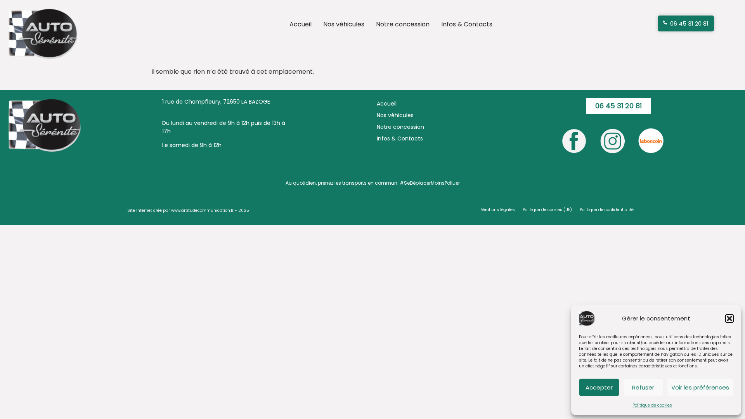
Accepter (599, 387)
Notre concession (403, 24)
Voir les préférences (700, 387)
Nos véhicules (343, 24)
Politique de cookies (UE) (547, 210)
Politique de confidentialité (607, 210)
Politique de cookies (652, 405)
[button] (729, 318)
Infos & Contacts (466, 24)
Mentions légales (497, 210)
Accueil (300, 24)
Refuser (643, 387)
